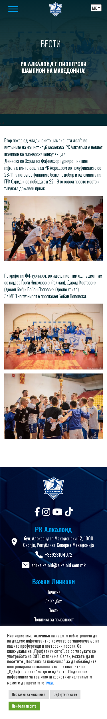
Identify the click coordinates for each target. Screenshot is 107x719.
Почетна (53, 592)
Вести (53, 610)
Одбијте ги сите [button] (65, 694)
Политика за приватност (54, 619)
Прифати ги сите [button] (24, 706)
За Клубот (53, 601)
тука (49, 682)
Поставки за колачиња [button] (28, 694)
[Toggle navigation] (19, 9)
